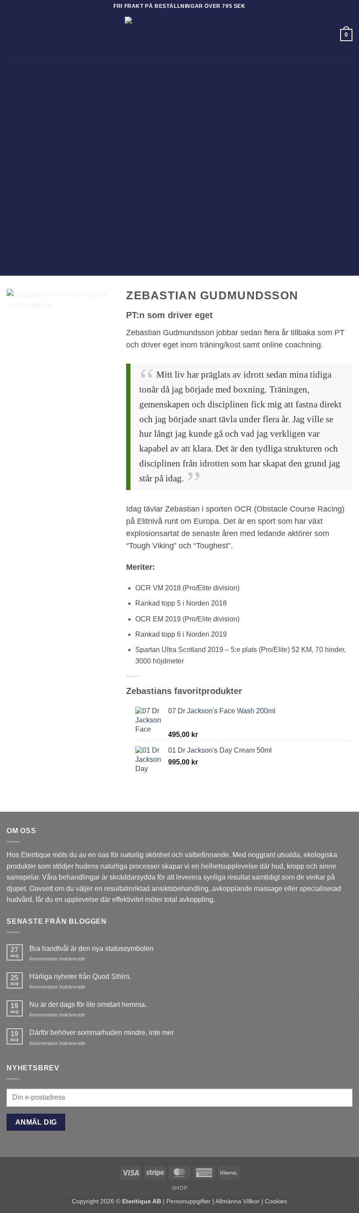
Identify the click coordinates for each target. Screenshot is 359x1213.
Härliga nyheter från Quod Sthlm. (80, 976)
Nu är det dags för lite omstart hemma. (88, 1004)
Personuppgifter (188, 1201)
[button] (12, 35)
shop (179, 1188)
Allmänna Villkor (237, 1201)
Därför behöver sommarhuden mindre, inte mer (101, 1032)
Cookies (276, 1201)
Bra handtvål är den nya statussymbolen (91, 948)
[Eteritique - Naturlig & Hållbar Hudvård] (180, 35)
